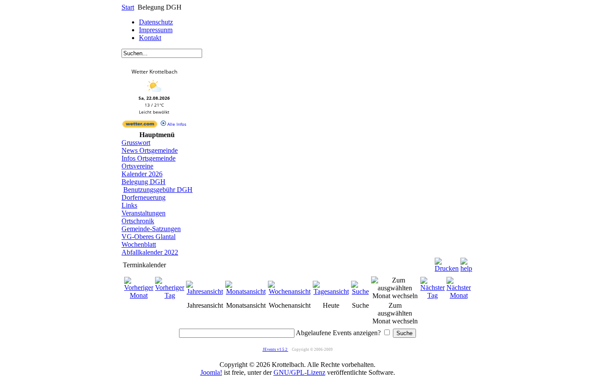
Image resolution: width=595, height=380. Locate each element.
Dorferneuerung (144, 197)
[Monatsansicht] (245, 291)
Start (128, 7)
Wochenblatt (139, 244)
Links (129, 205)
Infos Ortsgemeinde (149, 158)
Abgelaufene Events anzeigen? (338, 332)
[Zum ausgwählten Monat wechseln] (395, 295)
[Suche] (360, 291)
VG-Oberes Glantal (149, 236)
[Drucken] (447, 262)
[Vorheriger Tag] (169, 295)
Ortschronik (138, 221)
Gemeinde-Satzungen (151, 228)
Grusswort (136, 142)
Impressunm (155, 30)
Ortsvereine (137, 166)
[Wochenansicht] (289, 291)
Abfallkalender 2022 (150, 252)
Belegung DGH (144, 181)
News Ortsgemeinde (150, 150)
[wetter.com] (139, 126)
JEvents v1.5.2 (275, 349)
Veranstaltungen (144, 213)
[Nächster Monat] (458, 295)
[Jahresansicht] (204, 291)
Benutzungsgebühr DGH (158, 189)
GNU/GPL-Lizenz (299, 372)
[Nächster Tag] (432, 295)
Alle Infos (176, 124)
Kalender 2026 (142, 174)
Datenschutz (156, 22)
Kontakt (150, 37)
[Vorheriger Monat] (138, 295)
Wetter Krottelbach (154, 71)
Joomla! (211, 372)
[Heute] (331, 291)
